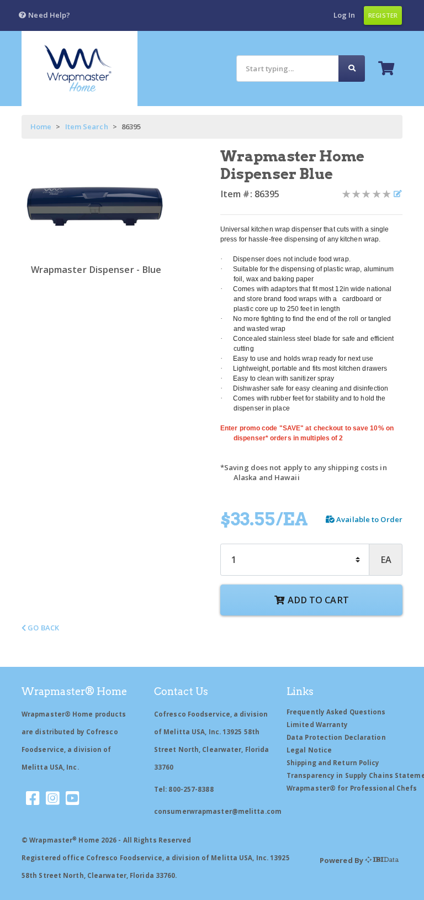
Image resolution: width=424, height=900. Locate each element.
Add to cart (317, 600)
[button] (44, 15)
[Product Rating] (366, 194)
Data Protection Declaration (336, 737)
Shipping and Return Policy (333, 763)
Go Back (42, 628)
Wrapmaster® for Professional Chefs (352, 788)
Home (40, 126)
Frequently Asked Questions (336, 712)
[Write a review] (396, 193)
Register (383, 15)
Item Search (86, 126)
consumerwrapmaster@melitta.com (218, 811)
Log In (344, 15)
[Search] (351, 68)
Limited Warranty (317, 724)
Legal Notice (309, 750)
